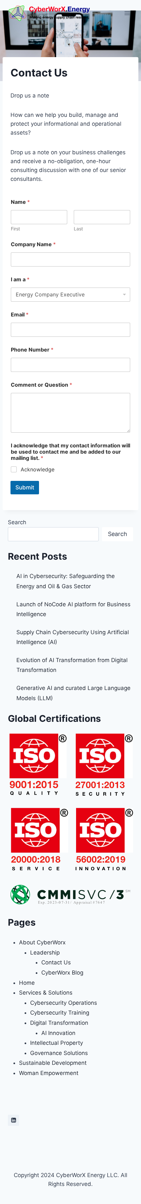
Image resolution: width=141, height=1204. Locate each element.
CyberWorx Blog (62, 972)
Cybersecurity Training (59, 1012)
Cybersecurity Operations (63, 1003)
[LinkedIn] (13, 1120)
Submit (24, 487)
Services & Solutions (45, 992)
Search (17, 522)
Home (27, 982)
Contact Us (56, 962)
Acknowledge (37, 469)
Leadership (45, 952)
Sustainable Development (53, 1063)
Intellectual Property (56, 1043)
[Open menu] (127, 13)
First (15, 228)
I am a (20, 279)
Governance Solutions (59, 1053)
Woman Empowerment (48, 1073)
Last (78, 228)
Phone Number (32, 350)
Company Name (33, 244)
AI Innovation (58, 1033)
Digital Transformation (59, 1023)
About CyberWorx (42, 942)
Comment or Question (41, 385)
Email (20, 315)
